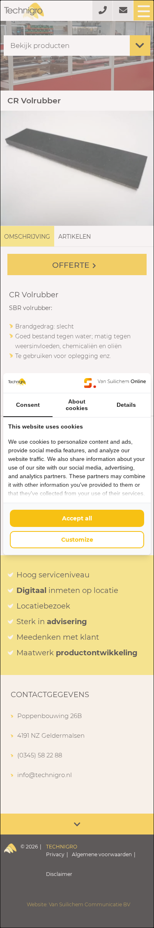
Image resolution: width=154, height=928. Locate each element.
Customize (77, 539)
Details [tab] (126, 404)
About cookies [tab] (77, 404)
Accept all (77, 518)
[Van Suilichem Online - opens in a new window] (115, 383)
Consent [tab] (28, 404)
